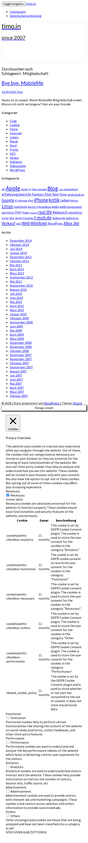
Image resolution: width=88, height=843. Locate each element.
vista (18, 223)
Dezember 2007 (21, 355)
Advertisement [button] (16, 787)
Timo (20, 92)
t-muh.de (42, 217)
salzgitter (75, 212)
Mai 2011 (16, 281)
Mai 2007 (16, 383)
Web (26, 223)
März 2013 (17, 273)
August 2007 (18, 371)
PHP (18, 212)
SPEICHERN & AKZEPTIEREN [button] (26, 832)
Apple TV (26, 189)
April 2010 (17, 306)
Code (13, 121)
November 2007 (21, 359)
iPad (30, 200)
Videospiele (18, 166)
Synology (28, 218)
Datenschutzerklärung (26, 16)
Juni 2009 (16, 326)
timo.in (31, 4)
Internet (16, 133)
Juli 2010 (16, 294)
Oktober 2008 (19, 351)
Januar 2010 (18, 314)
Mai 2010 (16, 302)
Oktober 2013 (19, 261)
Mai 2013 (16, 265)
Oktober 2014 (19, 245)
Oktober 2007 (19, 363)
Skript (18, 218)
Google (8, 200)
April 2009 (17, 334)
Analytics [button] (12, 763)
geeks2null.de (76, 194)
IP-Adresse (21, 200)
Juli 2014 (16, 249)
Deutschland (71, 189)
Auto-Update (39, 189)
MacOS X (33, 207)
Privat (14, 149)
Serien (14, 158)
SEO (13, 154)
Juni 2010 (16, 298)
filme (63, 194)
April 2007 (17, 388)
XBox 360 (71, 223)
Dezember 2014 (21, 241)
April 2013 (17, 269)
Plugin (25, 212)
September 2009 (21, 322)
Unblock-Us (72, 218)
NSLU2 (10, 212)
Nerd (13, 145)
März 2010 (17, 310)
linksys (74, 200)
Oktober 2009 (19, 318)
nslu (4, 212)
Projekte (33, 213)
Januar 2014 (18, 253)
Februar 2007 (19, 396)
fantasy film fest (45, 194)
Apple (13, 188)
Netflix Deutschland (71, 207)
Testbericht (58, 218)
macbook (20, 207)
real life (45, 212)
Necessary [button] (13, 491)
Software (16, 162)
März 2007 (17, 392)
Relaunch (60, 212)
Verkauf (8, 223)
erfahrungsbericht (16, 194)
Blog (52, 188)
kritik (54, 200)
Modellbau (44, 207)
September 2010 (21, 285)
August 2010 (18, 290)
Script (5, 218)
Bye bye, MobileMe (22, 83)
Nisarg (77, 403)
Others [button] (11, 812)
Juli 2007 (16, 375)
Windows (38, 223)
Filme (14, 129)
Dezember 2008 (21, 343)
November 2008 (21, 347)
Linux (7, 206)
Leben (14, 137)
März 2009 (17, 339)
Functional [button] (13, 714)
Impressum (18, 12)
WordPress (17, 170)
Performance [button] (15, 738)
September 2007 (21, 367)
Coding (15, 125)
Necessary (17, 495)
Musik (14, 141)
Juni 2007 (16, 379)
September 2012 (21, 277)
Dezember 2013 (21, 257)
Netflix (55, 207)
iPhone (41, 200)
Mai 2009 (16, 330)
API (3, 189)
